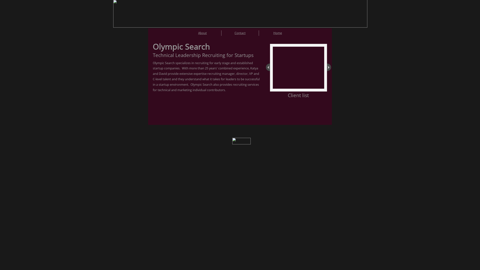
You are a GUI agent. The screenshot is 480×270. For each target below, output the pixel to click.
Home (277, 33)
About (202, 33)
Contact (240, 33)
